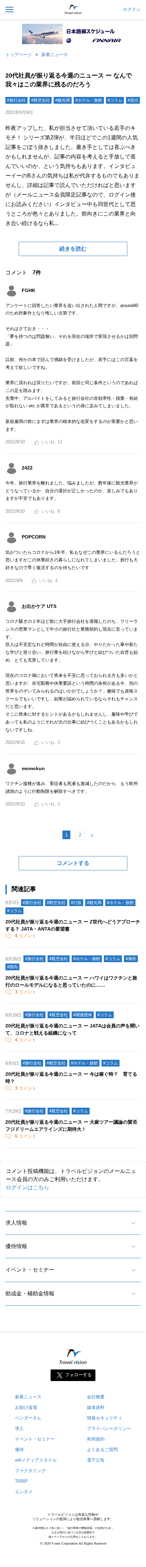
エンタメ (24, 1491)
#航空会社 (40, 100)
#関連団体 (82, 1014)
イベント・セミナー (29, 1270)
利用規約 (96, 1439)
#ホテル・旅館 (88, 100)
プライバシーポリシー (109, 1428)
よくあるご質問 (102, 1449)
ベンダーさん (28, 1417)
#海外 (131, 958)
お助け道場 (26, 1407)
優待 (19, 1449)
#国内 (12, 967)
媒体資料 (96, 1407)
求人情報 (16, 1223)
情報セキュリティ (104, 1417)
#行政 (76, 902)
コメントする (73, 863)
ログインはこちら (27, 1187)
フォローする (78, 1375)
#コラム (115, 100)
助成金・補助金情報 (29, 1293)
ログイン (132, 9)
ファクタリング (30, 1470)
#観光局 (62, 100)
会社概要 (96, 1396)
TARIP (21, 1481)
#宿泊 (133, 100)
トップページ (18, 54)
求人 (19, 1428)
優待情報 (16, 1246)
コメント (25, 935)
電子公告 (96, 1460)
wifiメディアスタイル (36, 1460)
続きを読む (73, 249)
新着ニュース (54, 54)
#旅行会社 (16, 100)
